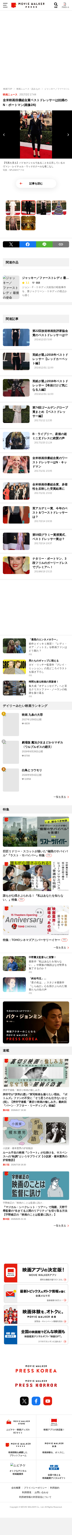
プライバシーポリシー (35, 1487)
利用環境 (26, 1492)
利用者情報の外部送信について (35, 1497)
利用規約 (54, 1487)
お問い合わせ (41, 1492)
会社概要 (16, 1487)
